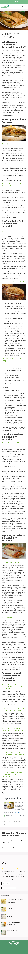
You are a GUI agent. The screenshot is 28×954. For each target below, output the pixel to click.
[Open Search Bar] (22, 6)
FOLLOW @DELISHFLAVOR (8, 888)
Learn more (6, 883)
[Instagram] (12, 2)
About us (22, 948)
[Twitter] (18, 2)
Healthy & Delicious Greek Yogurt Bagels (11, 821)
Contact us (14, 949)
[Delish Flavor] (5, 6)
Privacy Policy (13, 948)
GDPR (18, 948)
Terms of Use (6, 948)
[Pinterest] (15, 2)
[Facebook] (10, 2)
